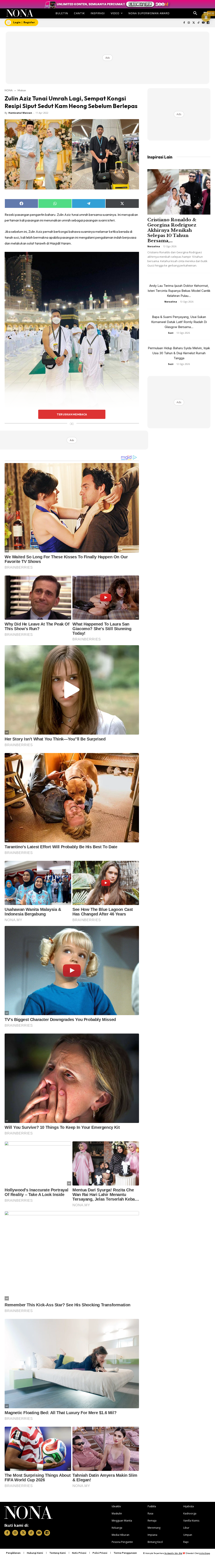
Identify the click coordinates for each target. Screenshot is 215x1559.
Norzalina (153, 246)
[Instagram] (188, 23)
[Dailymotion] (208, 23)
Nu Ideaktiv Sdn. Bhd (173, 1553)
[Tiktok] (198, 23)
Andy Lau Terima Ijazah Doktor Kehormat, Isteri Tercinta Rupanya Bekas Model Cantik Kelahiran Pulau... (179, 291)
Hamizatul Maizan (20, 112)
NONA (9, 90)
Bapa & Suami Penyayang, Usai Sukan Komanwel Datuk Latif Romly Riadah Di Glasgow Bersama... (179, 322)
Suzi (170, 332)
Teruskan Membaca (72, 414)
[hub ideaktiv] (205, 11)
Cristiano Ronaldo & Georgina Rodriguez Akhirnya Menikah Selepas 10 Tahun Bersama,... (171, 230)
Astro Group (204, 1553)
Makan (22, 90)
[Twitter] (193, 23)
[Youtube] (203, 23)
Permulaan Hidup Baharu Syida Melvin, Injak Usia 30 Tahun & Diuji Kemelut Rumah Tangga (179, 353)
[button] (195, 13)
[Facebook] (184, 23)
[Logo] (19, 13)
